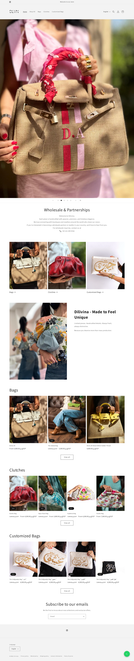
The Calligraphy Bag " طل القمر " (106, 579)
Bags (11, 292)
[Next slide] (75, 200)
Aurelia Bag (13, 513)
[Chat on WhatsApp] (127, 654)
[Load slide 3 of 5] (64, 200)
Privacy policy (24, 656)
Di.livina (16, 656)
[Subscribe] (83, 616)
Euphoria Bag (71, 513)
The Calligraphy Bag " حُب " (17, 579)
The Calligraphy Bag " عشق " (47, 579)
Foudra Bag (100, 513)
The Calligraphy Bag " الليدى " (76, 579)
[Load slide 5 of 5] (70, 200)
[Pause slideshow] (81, 200)
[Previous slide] (53, 200)
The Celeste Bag (53, 445)
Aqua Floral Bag (43, 513)
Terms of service (68, 656)
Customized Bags (94, 292)
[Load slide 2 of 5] (61, 200)
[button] (113, 11)
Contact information (56, 656)
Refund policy (34, 656)
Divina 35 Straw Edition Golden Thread (99, 445)
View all (67, 457)
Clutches (51, 292)
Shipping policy (44, 656)
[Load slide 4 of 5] (67, 200)
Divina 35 (12, 445)
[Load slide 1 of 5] (58, 200)
